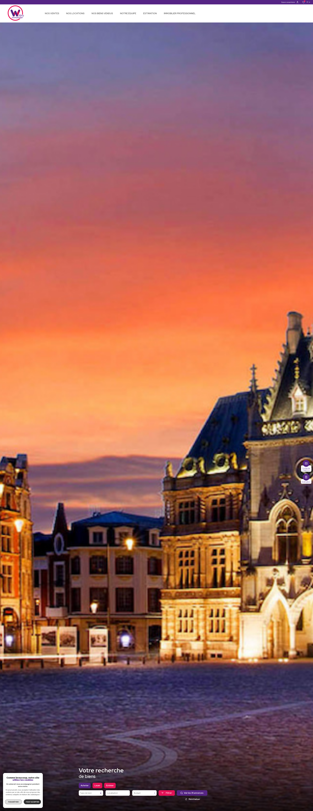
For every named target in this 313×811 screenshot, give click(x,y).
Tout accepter (32, 802)
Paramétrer (13, 802)
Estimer (110, 785)
